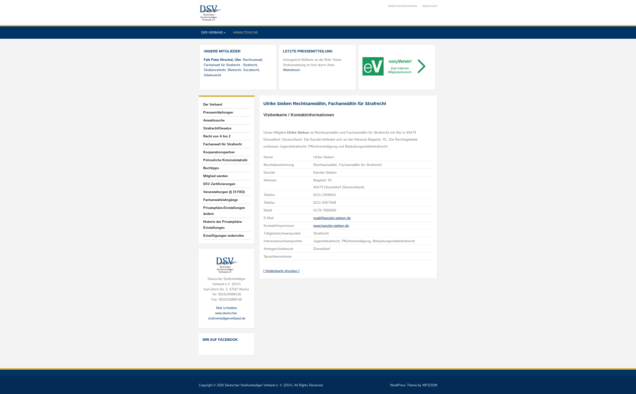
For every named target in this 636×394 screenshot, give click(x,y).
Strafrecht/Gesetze (217, 128)
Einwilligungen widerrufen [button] (223, 235)
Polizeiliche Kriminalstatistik (225, 160)
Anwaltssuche (245, 32)
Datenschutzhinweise (402, 6)
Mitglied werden (215, 176)
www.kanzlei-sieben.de (331, 226)
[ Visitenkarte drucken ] (281, 271)
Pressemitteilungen (218, 112)
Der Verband (213, 32)
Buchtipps (211, 168)
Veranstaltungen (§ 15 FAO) (224, 192)
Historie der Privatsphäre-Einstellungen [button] (222, 225)
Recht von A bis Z (217, 136)
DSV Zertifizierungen (219, 184)
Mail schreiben (226, 308)
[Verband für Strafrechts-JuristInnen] (210, 12)
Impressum (429, 6)
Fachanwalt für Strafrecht (222, 144)
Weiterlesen (291, 70)
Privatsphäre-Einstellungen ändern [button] (224, 211)
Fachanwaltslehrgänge (220, 200)
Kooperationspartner (219, 152)
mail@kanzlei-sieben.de (332, 218)
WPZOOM (429, 385)
